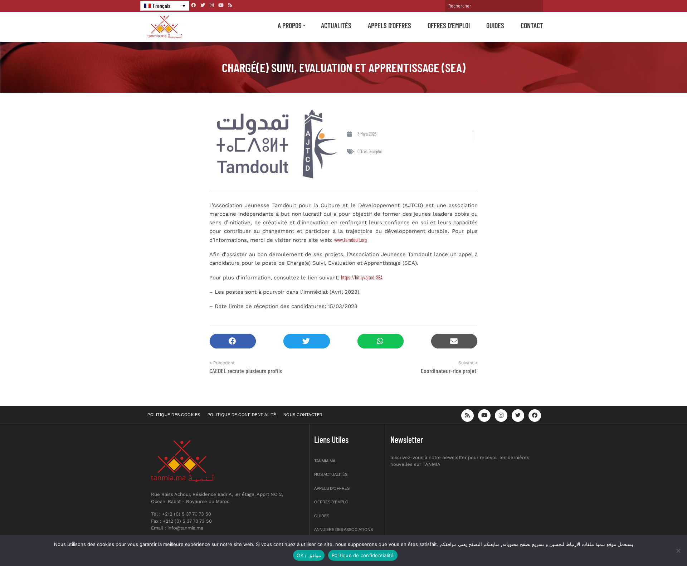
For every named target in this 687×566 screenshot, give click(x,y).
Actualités (336, 25)
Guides (495, 25)
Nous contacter (303, 415)
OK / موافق (309, 555)
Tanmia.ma (324, 461)
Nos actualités (330, 474)
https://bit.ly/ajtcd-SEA (362, 277)
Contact (532, 25)
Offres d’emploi (449, 25)
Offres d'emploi (369, 151)
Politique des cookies (173, 415)
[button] (232, 341)
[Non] (678, 550)
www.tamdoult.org (350, 239)
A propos (290, 25)
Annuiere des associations (343, 529)
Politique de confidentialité (242, 415)
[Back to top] (657, 544)
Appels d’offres (389, 25)
